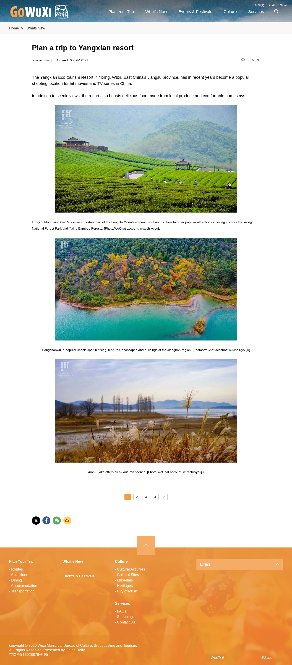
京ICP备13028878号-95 (28, 655)
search (276, 12)
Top (146, 545)
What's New (156, 11)
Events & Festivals (195, 11)
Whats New (35, 28)
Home (14, 28)
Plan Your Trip (121, 11)
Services (256, 11)
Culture (230, 11)
